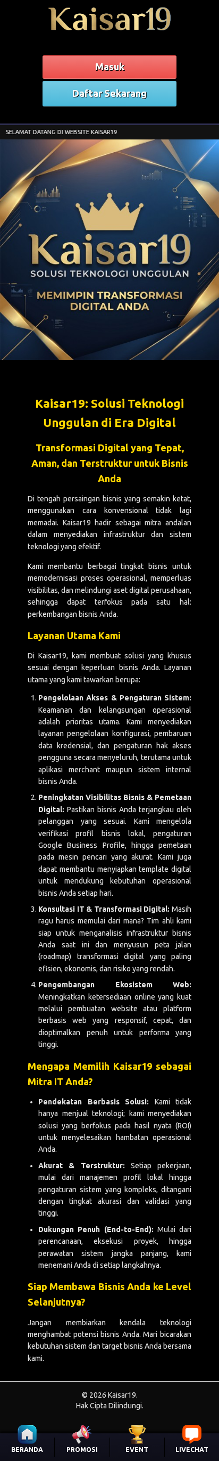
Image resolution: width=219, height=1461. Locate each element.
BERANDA (27, 1449)
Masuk (109, 66)
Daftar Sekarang (109, 93)
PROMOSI (82, 1449)
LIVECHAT (191, 1449)
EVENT (136, 1449)
